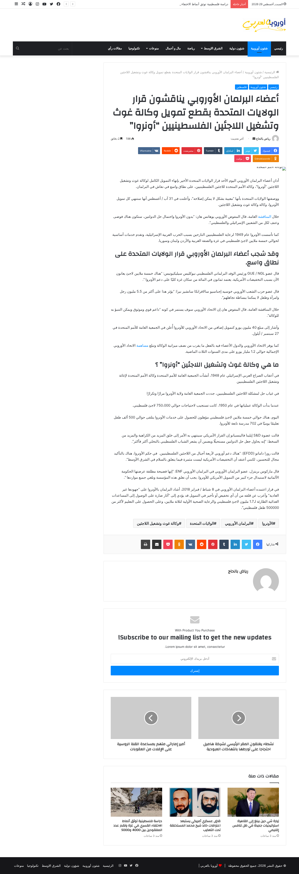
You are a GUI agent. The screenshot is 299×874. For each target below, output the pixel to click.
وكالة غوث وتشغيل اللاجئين (158, 523)
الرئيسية (270, 72)
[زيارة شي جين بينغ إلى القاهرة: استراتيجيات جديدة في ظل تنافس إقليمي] (253, 802)
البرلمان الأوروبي (238, 523)
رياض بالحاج (263, 138)
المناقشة (264, 216)
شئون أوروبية (259, 48)
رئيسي (278, 48)
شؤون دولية (236, 48)
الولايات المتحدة (202, 523)
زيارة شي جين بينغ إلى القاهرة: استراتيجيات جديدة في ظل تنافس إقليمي (255, 825)
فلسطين (241, 87)
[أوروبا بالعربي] (264, 25)
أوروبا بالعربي (209, 865)
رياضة (191, 48)
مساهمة (142, 345)
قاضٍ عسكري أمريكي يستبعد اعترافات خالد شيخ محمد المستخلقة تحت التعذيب (195, 825)
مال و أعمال (173, 48)
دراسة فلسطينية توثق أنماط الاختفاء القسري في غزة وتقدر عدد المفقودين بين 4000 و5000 (168, 4)
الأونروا (267, 523)
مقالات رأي (115, 48)
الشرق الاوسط (213, 48)
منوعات (154, 48)
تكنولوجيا (134, 48)
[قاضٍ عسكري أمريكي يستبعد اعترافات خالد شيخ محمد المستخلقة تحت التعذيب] (195, 802)
